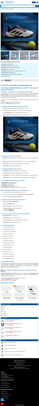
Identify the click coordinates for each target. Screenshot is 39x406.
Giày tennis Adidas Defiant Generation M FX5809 (32, 298)
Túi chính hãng (4, 313)
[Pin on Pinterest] (8, 80)
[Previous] (3, 31)
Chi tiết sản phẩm (6, 85)
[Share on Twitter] (7, 80)
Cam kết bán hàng (4, 391)
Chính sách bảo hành (4, 382)
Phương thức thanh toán (5, 396)
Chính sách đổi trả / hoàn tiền (5, 383)
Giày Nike (3, 309)
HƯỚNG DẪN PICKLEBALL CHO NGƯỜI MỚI (10, 342)
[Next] (36, 31)
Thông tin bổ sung (18, 85)
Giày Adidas (11, 8)
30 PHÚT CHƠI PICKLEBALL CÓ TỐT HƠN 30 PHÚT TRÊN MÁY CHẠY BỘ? (14, 351)
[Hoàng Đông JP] (8, 2)
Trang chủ (2, 8)
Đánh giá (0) (28, 85)
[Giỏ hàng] (37, 2)
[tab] (6, 85)
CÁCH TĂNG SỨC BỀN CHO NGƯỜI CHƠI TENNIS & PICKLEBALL (13, 354)
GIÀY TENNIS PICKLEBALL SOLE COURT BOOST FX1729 (19, 298)
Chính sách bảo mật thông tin (5, 387)
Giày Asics (3, 307)
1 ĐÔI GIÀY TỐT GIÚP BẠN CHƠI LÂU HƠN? (10, 345)
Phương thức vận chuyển (5, 398)
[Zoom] (2, 49)
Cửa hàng (6, 8)
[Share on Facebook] (5, 80)
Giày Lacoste (4, 311)
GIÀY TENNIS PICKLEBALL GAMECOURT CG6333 (7, 298)
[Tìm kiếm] (36, 6)
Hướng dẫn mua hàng (4, 393)
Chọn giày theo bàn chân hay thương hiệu (10, 348)
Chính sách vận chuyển (4, 385)
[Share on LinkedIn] (10, 80)
